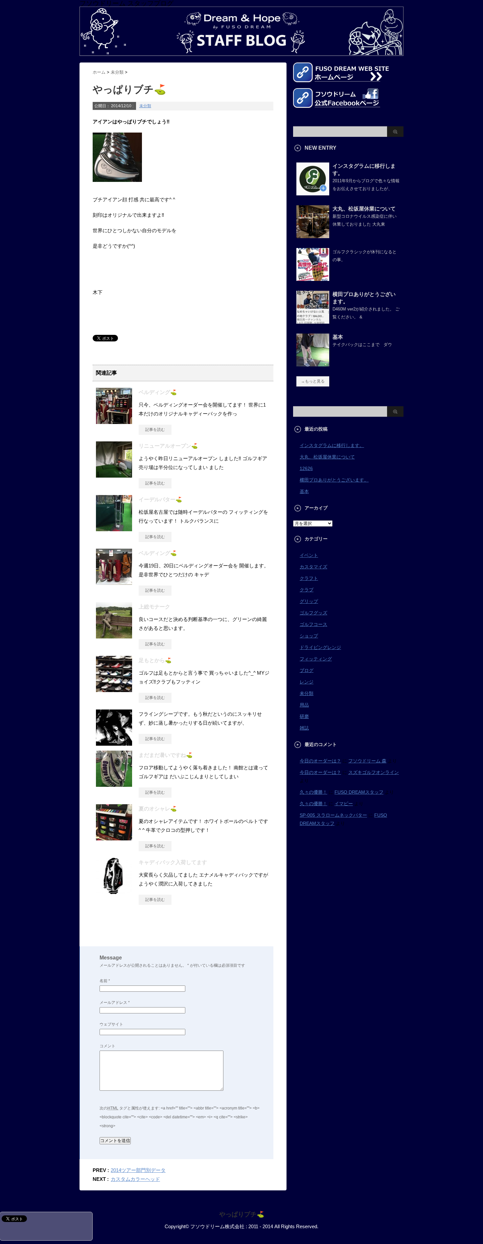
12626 (306, 468)
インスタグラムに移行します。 (332, 445)
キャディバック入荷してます (173, 862)
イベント (309, 555)
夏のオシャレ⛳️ (158, 808)
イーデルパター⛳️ (160, 499)
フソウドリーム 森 (367, 760)
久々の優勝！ (313, 792)
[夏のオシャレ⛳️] (114, 837)
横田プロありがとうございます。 (334, 480)
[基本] (312, 363)
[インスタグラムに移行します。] (312, 192)
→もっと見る (313, 381)
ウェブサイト (111, 1024)
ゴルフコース (313, 624)
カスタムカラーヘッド (135, 1179)
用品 (304, 705)
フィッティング (316, 658)
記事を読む (155, 429)
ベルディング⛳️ (158, 392)
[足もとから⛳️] (114, 689)
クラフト (309, 578)
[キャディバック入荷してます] (114, 891)
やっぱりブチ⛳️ (241, 1214)
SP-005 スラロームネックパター (333, 815)
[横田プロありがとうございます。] (312, 321)
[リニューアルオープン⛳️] (114, 475)
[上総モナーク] (114, 635)
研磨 (304, 716)
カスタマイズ (313, 566)
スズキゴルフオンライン (373, 772)
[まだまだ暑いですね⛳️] (114, 784)
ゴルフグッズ (313, 612)
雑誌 (304, 728)
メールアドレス (115, 1002)
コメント (107, 1046)
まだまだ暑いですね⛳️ (166, 755)
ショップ (309, 635)
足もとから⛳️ (155, 660)
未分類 (145, 106)
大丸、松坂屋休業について (364, 208)
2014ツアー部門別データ (138, 1170)
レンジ (306, 681)
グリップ (309, 601)
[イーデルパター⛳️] (114, 528)
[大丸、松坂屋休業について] (312, 235)
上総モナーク (154, 607)
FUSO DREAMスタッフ (358, 792)
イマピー (343, 803)
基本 (338, 337)
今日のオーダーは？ (320, 760)
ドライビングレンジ (320, 647)
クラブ (306, 589)
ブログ (306, 670)
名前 (105, 981)
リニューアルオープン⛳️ (168, 446)
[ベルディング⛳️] (114, 421)
